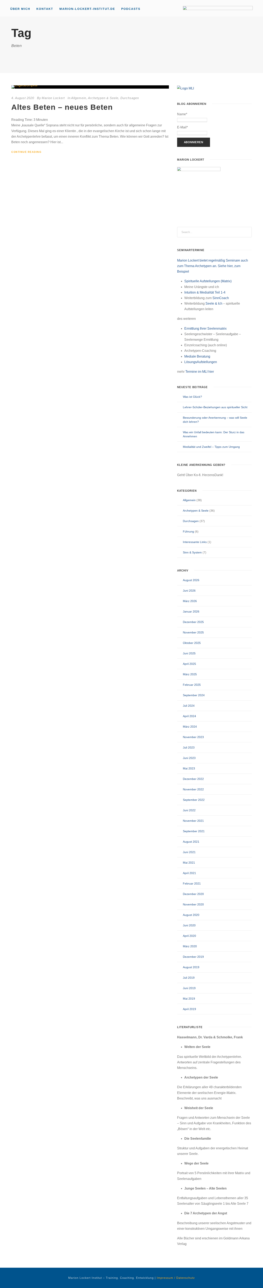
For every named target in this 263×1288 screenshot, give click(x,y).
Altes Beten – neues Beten (62, 107)
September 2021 (194, 831)
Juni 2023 (189, 758)
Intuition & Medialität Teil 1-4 (204, 292)
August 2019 (191, 967)
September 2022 (194, 799)
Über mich (20, 8)
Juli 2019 (189, 977)
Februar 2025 (192, 684)
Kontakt (44, 8)
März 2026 (190, 601)
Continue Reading (26, 152)
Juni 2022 (189, 810)
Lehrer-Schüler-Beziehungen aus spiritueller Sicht (215, 407)
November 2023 (193, 737)
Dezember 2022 (193, 779)
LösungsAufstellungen (200, 362)
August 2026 (191, 580)
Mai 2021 (189, 862)
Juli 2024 (189, 705)
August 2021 (191, 841)
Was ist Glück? (192, 396)
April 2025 (189, 663)
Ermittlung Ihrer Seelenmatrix (205, 328)
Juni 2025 (189, 653)
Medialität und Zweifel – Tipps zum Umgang (211, 446)
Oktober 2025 (192, 643)
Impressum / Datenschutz (176, 1277)
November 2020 (193, 904)
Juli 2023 (189, 747)
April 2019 (189, 1009)
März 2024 (190, 726)
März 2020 (190, 946)
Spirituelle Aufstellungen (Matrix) (208, 281)
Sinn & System (192, 552)
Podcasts (130, 8)
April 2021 (189, 873)
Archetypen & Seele (103, 98)
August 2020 (191, 915)
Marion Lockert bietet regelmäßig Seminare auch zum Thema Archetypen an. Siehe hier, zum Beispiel (212, 266)
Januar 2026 (191, 611)
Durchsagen (129, 98)
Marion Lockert (53, 98)
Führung (188, 531)
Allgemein (78, 98)
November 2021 (193, 820)
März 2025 (190, 674)
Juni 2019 (189, 988)
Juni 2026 (189, 590)
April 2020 (189, 935)
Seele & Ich (213, 303)
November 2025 (193, 632)
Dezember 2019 (193, 956)
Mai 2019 (189, 998)
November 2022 (193, 789)
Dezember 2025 (193, 622)
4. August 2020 (22, 98)
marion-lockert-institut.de (87, 8)
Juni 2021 (189, 852)
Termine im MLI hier (199, 371)
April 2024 (189, 716)
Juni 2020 (189, 925)
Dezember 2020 (193, 894)
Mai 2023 (189, 768)
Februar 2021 (192, 883)
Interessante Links (195, 542)
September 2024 (194, 695)
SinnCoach (220, 298)
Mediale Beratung (197, 356)
